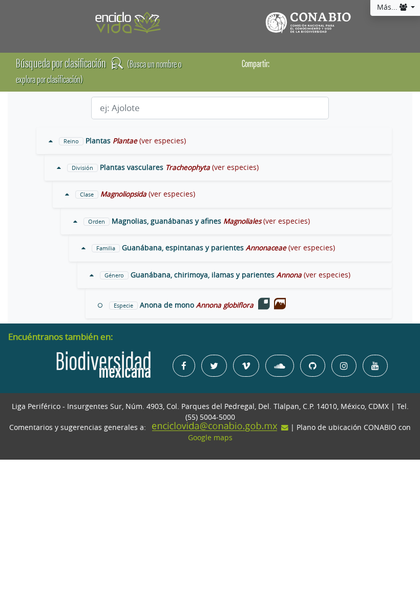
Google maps (210, 437)
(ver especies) (162, 140)
